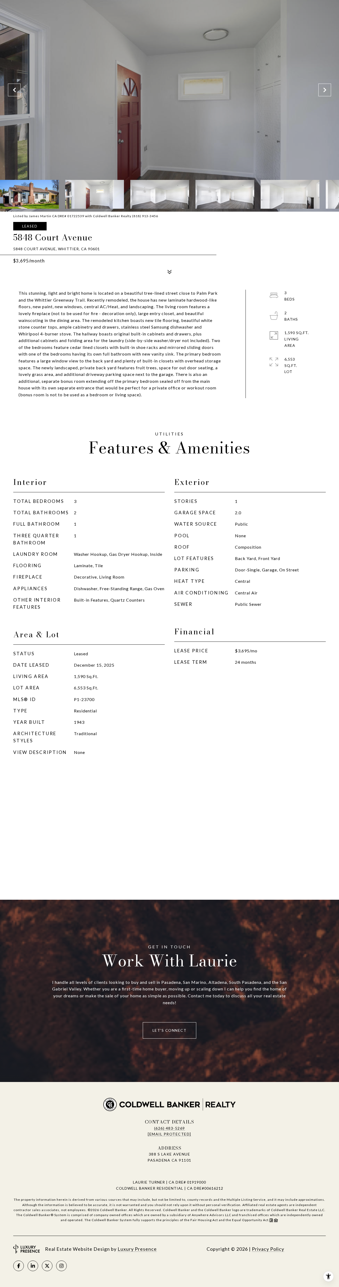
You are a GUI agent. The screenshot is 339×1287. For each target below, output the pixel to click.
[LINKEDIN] (33, 1266)
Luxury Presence (137, 1249)
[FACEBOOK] (18, 1266)
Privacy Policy (268, 1249)
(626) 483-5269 (169, 1128)
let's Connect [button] (170, 1030)
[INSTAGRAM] (61, 1266)
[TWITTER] (47, 1266)
